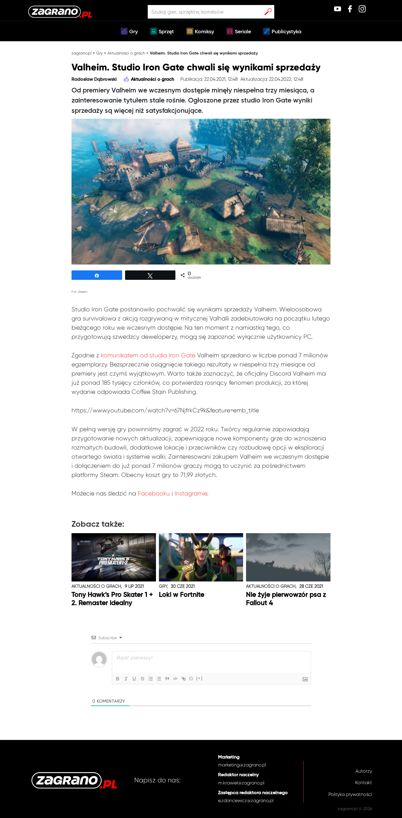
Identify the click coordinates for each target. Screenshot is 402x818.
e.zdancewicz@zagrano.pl (245, 800)
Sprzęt (166, 31)
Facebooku (154, 493)
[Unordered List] (159, 678)
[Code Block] (175, 678)
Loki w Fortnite (181, 594)
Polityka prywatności (350, 794)
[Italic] (126, 678)
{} (191, 678)
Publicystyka (286, 31)
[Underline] (134, 678)
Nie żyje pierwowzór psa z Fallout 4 (286, 599)
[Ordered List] (151, 678)
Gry (133, 31)
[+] (199, 678)
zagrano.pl (82, 53)
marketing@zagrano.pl (242, 765)
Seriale (243, 31)
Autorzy (364, 771)
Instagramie (191, 493)
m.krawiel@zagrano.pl (241, 783)
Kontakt (363, 782)
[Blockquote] (167, 678)
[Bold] (118, 678)
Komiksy (204, 31)
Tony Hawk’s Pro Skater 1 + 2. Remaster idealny (112, 599)
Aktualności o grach (126, 53)
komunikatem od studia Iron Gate (148, 355)
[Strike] (142, 678)
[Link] (184, 678)
